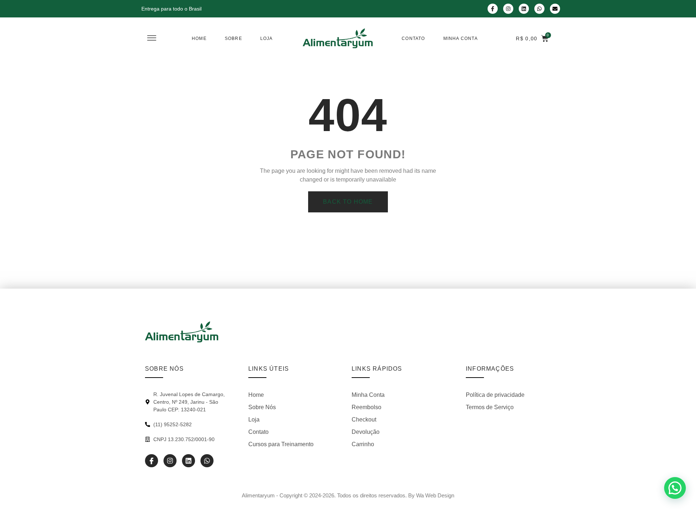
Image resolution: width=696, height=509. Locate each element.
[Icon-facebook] (493, 9)
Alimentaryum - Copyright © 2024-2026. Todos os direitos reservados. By (348, 495)
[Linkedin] (524, 9)
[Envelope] (555, 9)
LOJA (266, 38)
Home (199, 38)
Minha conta (460, 38)
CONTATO (413, 38)
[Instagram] (508, 9)
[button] (675, 488)
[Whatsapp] (539, 9)
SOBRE (233, 38)
